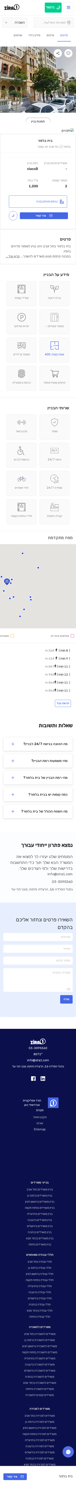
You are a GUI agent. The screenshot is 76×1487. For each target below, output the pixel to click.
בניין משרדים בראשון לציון (39, 1201)
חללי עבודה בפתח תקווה (40, 1280)
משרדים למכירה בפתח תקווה (40, 1434)
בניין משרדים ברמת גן (39, 1195)
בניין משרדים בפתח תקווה (39, 1208)
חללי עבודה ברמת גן (39, 1268)
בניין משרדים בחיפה (39, 1244)
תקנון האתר (40, 1117)
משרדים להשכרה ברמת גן (39, 1340)
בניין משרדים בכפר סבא (39, 1238)
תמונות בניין (38, 121)
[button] (31, 600)
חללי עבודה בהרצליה (40, 1286)
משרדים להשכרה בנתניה (39, 1377)
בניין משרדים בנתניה (40, 1232)
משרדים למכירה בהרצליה (40, 1440)
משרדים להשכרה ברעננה (40, 1364)
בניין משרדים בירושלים (40, 1226)
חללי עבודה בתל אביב (39, 1261)
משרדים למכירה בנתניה (40, 1458)
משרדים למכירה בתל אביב (39, 1415)
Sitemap (40, 1129)
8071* (38, 1054)
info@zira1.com (60, 874)
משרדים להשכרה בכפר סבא (39, 1383)
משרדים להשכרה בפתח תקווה (39, 1352)
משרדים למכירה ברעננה (40, 1446)
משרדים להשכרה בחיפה (40, 1389)
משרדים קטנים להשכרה (40, 1395)
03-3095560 (62, 882)
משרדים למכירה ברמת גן (39, 1422)
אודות (40, 1123)
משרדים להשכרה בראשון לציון (39, 1346)
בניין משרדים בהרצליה (40, 1214)
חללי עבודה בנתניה (40, 1304)
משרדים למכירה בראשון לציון (39, 1428)
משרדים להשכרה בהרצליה (39, 1358)
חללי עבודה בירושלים (40, 1298)
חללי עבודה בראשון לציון (39, 1274)
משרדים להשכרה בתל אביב (40, 1334)
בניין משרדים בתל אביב (40, 1189)
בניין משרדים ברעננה (40, 1220)
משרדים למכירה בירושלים (40, 1452)
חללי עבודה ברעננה (39, 1292)
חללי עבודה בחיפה (39, 1316)
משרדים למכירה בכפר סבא (40, 1464)
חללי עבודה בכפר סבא (40, 1310)
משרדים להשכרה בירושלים (39, 1370)
